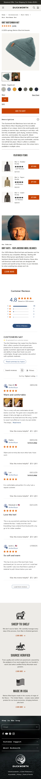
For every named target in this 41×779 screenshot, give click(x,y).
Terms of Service (28, 774)
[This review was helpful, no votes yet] (31, 463)
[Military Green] (31, 89)
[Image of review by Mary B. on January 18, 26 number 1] (8, 402)
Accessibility (12, 774)
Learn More (9, 271)
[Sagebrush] (3, 89)
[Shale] (25, 89)
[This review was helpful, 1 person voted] (31, 431)
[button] (3, 7)
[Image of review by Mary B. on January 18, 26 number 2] (18, 402)
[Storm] (9, 89)
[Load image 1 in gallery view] (6, 76)
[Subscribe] (37, 727)
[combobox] (28, 376)
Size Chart (35, 95)
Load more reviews (20, 587)
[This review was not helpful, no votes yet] (35, 431)
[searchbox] (12, 370)
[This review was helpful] (31, 578)
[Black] (20, 89)
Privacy (19, 774)
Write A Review (21, 326)
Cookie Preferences (26, 771)
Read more (17, 423)
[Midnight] (36, 89)
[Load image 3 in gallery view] (15, 76)
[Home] (20, 7)
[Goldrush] (14, 89)
